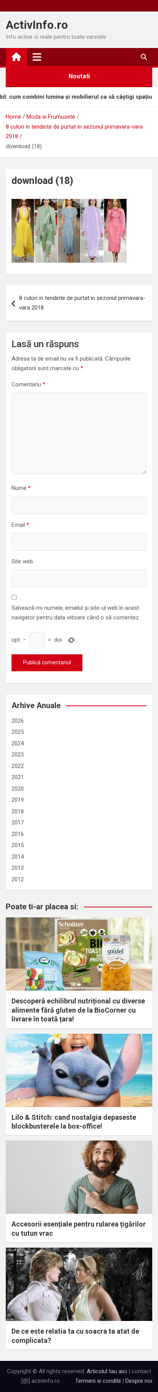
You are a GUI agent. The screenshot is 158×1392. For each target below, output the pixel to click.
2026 (18, 720)
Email (20, 524)
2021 (18, 777)
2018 (18, 811)
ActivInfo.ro (37, 24)
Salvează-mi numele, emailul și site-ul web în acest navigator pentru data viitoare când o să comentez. (76, 612)
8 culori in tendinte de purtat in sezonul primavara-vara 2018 (82, 303)
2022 (18, 766)
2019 (18, 799)
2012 (18, 879)
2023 (18, 754)
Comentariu (28, 384)
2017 (18, 822)
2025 (18, 731)
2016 (18, 834)
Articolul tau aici (107, 1371)
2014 (18, 856)
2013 (18, 867)
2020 (18, 788)
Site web (22, 561)
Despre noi (138, 1380)
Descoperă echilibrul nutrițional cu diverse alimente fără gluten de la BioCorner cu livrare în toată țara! (78, 1010)
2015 (18, 845)
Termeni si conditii (98, 1380)
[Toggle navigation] (37, 57)
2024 (18, 743)
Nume (21, 488)
